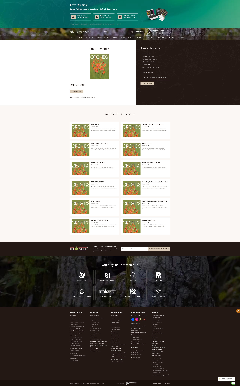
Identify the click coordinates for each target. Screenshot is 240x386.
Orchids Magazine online (76, 337)
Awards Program (114, 315)
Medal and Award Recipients (158, 347)
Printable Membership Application (160, 370)
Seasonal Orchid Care (95, 333)
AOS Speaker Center (136, 328)
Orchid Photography (116, 320)
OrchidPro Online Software (117, 359)
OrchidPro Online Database (76, 348)
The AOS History (157, 358)
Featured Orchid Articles (76, 341)
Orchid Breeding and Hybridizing (77, 330)
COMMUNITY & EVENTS (118, 37)
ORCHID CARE (90, 37)
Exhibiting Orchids (115, 322)
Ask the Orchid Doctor (95, 351)
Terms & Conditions (156, 383)
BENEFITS (140, 37)
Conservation (155, 337)
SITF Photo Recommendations (119, 356)
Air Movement (95, 324)
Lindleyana (155, 324)
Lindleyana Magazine (76, 339)
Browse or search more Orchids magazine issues (82, 97)
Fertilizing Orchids (96, 330)
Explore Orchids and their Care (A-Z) (98, 341)
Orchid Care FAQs (94, 348)
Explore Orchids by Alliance (76, 328)
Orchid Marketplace (156, 330)
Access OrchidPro (75, 350)
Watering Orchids (95, 322)
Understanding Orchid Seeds (77, 326)
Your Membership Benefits (158, 315)
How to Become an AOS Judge (118, 344)
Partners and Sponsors (158, 368)
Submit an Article (75, 343)
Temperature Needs (96, 328)
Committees (154, 345)
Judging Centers (114, 346)
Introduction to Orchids (76, 318)
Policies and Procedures (157, 351)
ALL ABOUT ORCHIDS (77, 37)
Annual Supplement (157, 322)
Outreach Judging (116, 329)
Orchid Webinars (73, 353)
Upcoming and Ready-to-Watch (78, 355)
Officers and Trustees (157, 349)
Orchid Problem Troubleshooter (97, 343)
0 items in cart (138, 31)
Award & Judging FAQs (116, 348)
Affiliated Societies (135, 323)
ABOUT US (131, 37)
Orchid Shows (115, 325)
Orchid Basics (73, 315)
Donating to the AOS (137, 339)
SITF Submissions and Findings (119, 352)
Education (154, 335)
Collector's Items (74, 358)
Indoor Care (93, 335)
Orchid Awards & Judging (157, 333)
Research (154, 339)
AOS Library (156, 364)
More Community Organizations (138, 332)
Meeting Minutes (157, 366)
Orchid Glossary (74, 324)
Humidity (94, 326)
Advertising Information (76, 345)
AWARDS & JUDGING (103, 37)
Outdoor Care (93, 337)
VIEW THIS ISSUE (76, 91)
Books (154, 326)
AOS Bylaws (155, 343)
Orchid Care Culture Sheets (98, 318)
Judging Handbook (115, 342)
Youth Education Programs (76, 333)
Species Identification (116, 350)
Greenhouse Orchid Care (96, 339)
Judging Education (115, 338)
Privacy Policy (167, 383)
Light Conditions (95, 320)
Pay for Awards (114, 333)
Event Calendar (134, 330)
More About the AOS (156, 355)
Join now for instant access (159, 77)
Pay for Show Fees (115, 335)
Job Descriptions (156, 353)
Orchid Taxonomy (75, 320)
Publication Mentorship (158, 328)
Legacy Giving (136, 337)
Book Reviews (74, 360)
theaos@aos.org (137, 359)
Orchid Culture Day (135, 341)
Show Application (115, 331)
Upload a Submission (117, 354)
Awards (113, 318)
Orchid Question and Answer (77, 322)
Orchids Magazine (74, 335)
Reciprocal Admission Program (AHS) (160, 375)
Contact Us (135, 347)
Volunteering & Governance (158, 341)
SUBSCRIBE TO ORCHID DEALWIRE (159, 248)
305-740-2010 (136, 357)
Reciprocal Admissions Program (138, 343)
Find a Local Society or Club (139, 326)
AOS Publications (156, 317)
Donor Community (135, 334)
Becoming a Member (158, 360)
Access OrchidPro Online (117, 361)
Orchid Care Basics (94, 315)
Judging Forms (114, 340)
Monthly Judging (116, 327)
